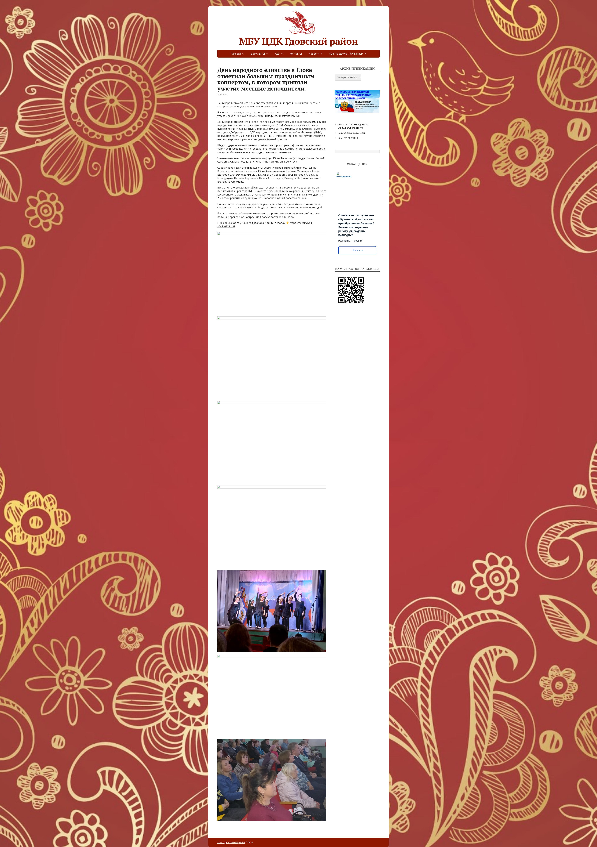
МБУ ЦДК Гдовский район (298, 40)
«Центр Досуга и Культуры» (346, 53)
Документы (258, 53)
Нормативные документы (351, 132)
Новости (314, 53)
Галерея (236, 53)
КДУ (277, 53)
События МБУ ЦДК (348, 137)
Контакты (296, 53)
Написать (357, 250)
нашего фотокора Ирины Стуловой (263, 223)
